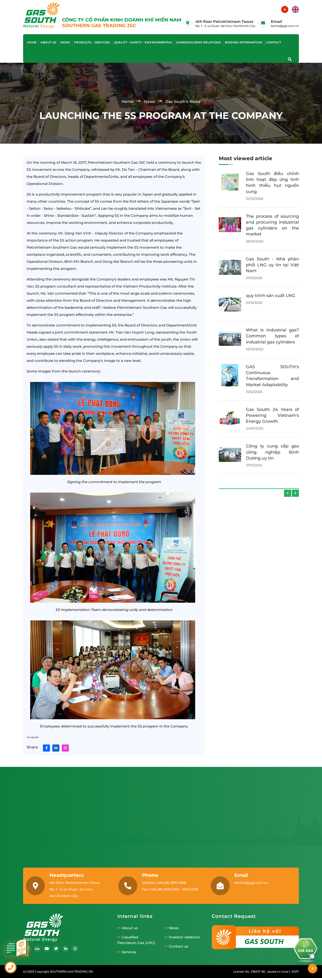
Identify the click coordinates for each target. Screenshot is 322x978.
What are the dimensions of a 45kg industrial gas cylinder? (272, 295)
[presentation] (287, 493)
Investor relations (184, 937)
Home (32, 42)
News (65, 42)
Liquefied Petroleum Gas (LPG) (136, 940)
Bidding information (243, 42)
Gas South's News (182, 101)
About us (48, 42)
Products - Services (92, 42)
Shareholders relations (198, 42)
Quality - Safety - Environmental (143, 42)
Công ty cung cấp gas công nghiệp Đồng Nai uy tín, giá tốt (272, 366)
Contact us (178, 946)
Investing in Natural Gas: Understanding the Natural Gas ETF (272, 446)
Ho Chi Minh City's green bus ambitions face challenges (272, 179)
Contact (273, 42)
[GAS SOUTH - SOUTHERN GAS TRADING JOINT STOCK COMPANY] (41, 15)
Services (129, 952)
